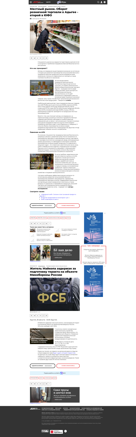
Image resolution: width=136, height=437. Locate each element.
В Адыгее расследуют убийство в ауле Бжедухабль (93, 250)
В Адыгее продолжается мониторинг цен (54, 197)
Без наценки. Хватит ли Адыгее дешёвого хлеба (69, 235)
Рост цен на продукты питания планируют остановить (69, 230)
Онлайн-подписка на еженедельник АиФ (92, 408)
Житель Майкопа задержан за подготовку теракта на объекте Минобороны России (93, 257)
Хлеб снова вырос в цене (49, 199)
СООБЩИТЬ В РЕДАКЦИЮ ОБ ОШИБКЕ (95, 409)
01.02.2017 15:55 (33, 6)
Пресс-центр (58, 408)
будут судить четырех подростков (64, 353)
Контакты (65, 408)
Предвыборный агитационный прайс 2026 (74, 409)
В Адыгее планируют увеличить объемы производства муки (44, 235)
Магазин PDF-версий (75, 408)
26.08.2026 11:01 (33, 266)
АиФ (39, 312)
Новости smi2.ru (35, 261)
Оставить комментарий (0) (68, 205)
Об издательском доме (47, 408)
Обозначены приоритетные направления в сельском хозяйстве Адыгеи (43, 230)
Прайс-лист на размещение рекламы (51, 409)
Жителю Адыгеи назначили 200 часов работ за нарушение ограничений (94, 263)
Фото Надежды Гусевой (36, 54)
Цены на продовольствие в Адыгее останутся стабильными (44, 240)
